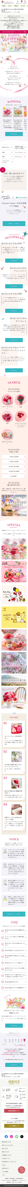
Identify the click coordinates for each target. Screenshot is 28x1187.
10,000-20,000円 (14, 471)
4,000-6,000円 (14, 457)
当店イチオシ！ (6, 147)
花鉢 (3, 156)
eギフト (10, 5)
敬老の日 (16, 5)
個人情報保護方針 (19, 1178)
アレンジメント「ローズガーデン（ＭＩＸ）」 (17, 121)
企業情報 (7, 1178)
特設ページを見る (14, 223)
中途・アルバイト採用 (16, 1182)
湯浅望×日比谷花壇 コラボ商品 (19, 147)
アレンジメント (19, 152)
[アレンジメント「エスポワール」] (7, 112)
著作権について (16, 1180)
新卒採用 (9, 1182)
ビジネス (23, 5)
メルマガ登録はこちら (14, 1125)
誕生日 (3, 5)
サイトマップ (23, 1180)
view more (14, 134)
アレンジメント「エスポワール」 (8, 120)
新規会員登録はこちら (14, 1110)
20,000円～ (14, 476)
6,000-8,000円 (14, 461)
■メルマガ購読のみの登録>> (14, 28)
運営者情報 (12, 1178)
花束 (3, 152)
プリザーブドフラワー (5, 161)
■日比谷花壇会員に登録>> (14, 26)
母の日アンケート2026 (14, 914)
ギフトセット (18, 156)
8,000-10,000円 (14, 466)
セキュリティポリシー (6, 1180)
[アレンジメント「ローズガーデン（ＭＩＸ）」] (18, 112)
